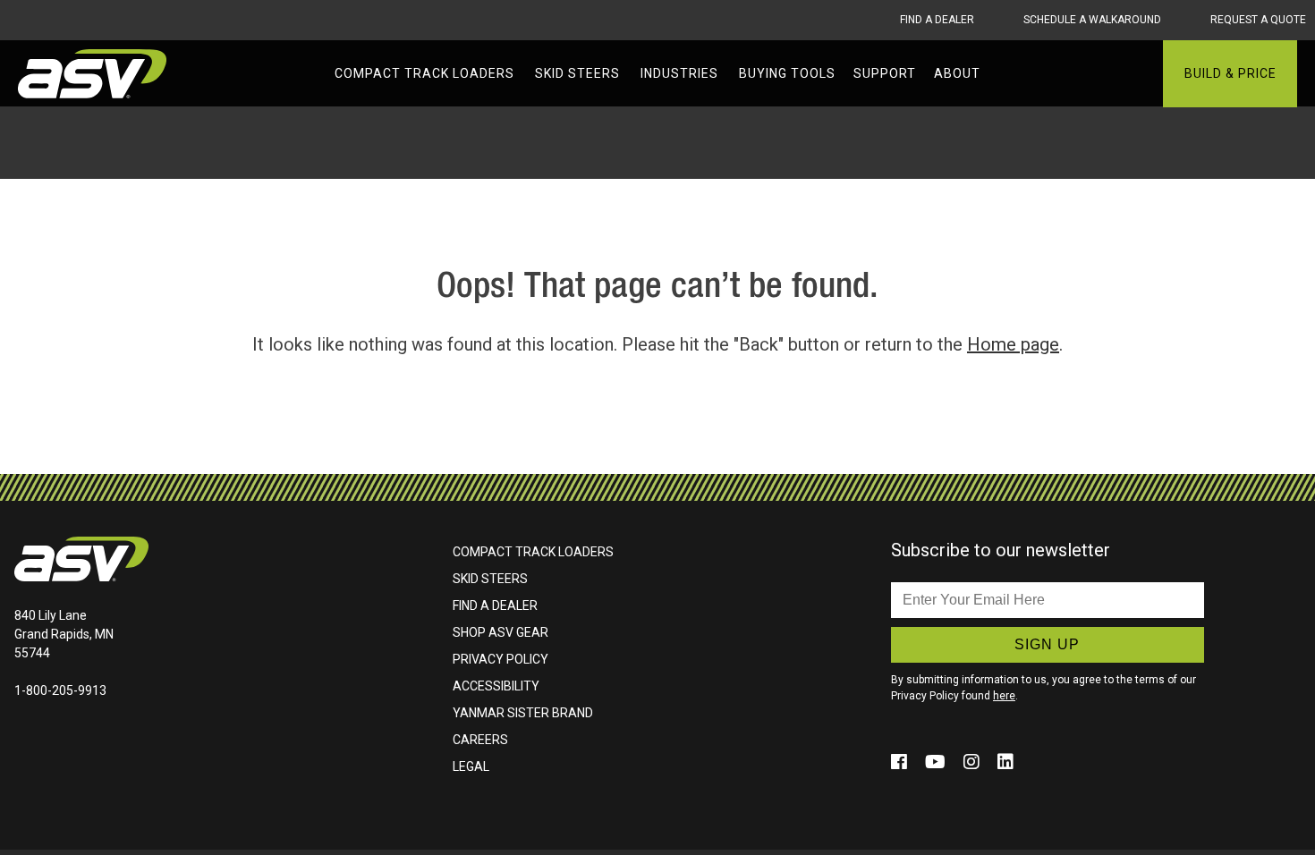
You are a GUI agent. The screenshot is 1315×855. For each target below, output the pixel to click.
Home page (1013, 344)
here (1004, 696)
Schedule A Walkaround (1092, 19)
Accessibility (496, 686)
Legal (471, 766)
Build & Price (1230, 73)
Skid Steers (490, 578)
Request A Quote (1258, 19)
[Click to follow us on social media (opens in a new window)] (901, 762)
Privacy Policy (500, 659)
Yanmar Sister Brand (523, 713)
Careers (480, 739)
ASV (94, 73)
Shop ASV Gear (500, 632)
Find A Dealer (937, 19)
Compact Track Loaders (533, 552)
